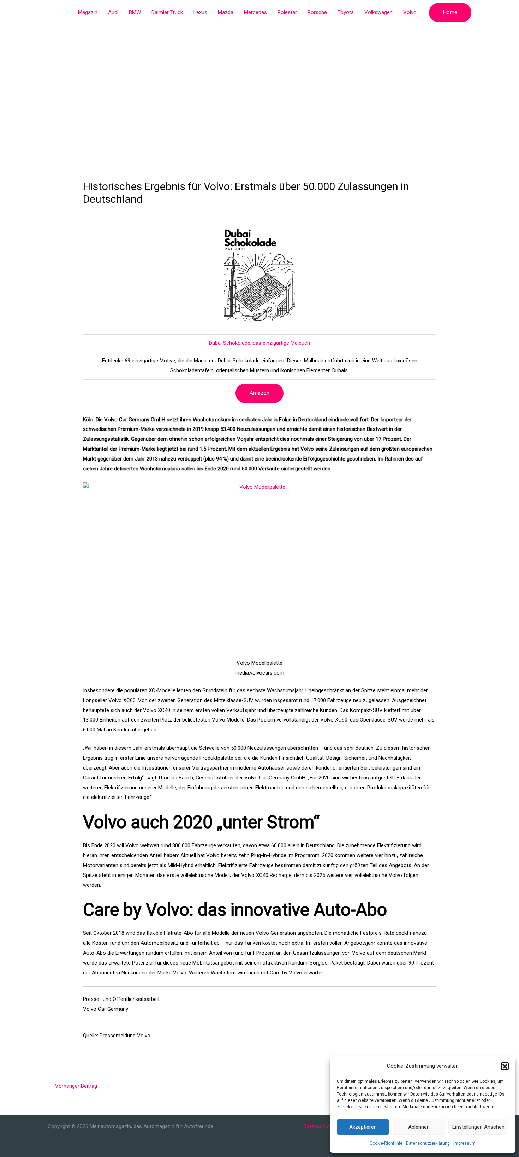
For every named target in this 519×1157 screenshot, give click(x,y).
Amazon (259, 393)
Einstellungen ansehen (478, 1127)
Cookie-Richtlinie (386, 1143)
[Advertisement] (259, 77)
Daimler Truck (167, 12)
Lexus (200, 12)
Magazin (87, 12)
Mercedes (255, 12)
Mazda (225, 12)
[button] (504, 1066)
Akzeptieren (363, 1127)
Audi (113, 12)
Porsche (317, 12)
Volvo (410, 12)
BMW (135, 12)
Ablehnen (419, 1127)
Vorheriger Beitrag (72, 1086)
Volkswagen (378, 12)
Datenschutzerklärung (428, 1143)
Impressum (464, 1143)
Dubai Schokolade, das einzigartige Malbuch (259, 343)
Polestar (287, 12)
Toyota (346, 12)
